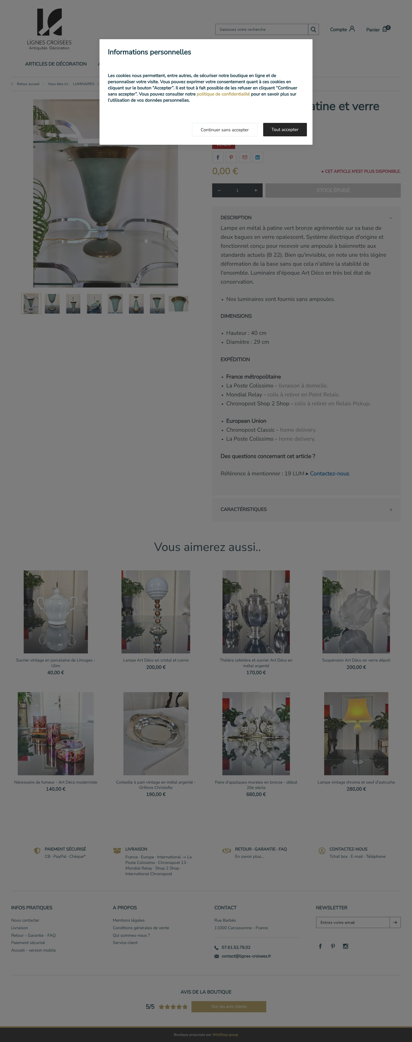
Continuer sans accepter (225, 130)
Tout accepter (285, 130)
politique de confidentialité (223, 94)
